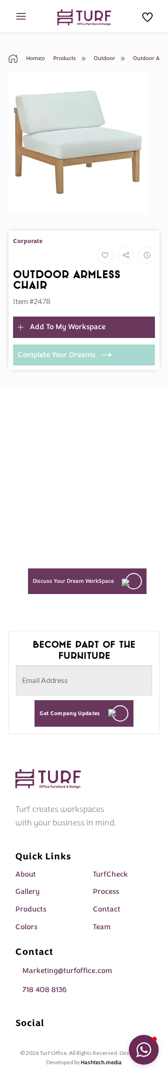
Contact (106, 909)
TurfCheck (110, 874)
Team (102, 927)
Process (106, 891)
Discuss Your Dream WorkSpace (73, 581)
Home (33, 58)
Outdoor (103, 58)
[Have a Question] (147, 255)
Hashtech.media (101, 1062)
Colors (26, 927)
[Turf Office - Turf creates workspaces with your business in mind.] (84, 17)
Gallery (27, 891)
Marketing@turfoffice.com (67, 971)
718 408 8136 (44, 990)
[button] (144, 1050)
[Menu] (21, 16)
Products (64, 58)
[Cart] (147, 17)
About (25, 874)
